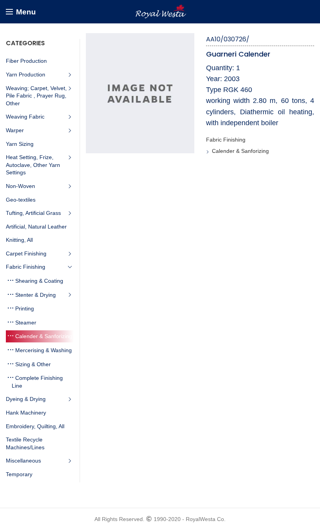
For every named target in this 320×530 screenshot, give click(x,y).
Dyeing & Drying (26, 399)
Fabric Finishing (225, 139)
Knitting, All (19, 240)
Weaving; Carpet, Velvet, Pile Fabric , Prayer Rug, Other (36, 95)
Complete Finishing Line (37, 382)
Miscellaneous (23, 460)
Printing (24, 308)
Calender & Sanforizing (240, 151)
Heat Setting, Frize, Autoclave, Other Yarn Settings (33, 164)
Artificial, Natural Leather (36, 226)
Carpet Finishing (26, 253)
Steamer (25, 322)
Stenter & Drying (35, 295)
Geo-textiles (21, 200)
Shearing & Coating (39, 281)
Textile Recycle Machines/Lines (25, 443)
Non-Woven (20, 186)
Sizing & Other (33, 364)
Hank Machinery (26, 412)
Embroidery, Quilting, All (35, 426)
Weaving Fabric (25, 116)
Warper (15, 130)
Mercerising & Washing (43, 350)
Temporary (19, 474)
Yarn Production (25, 74)
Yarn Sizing (20, 144)
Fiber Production (26, 61)
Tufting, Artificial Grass (33, 213)
